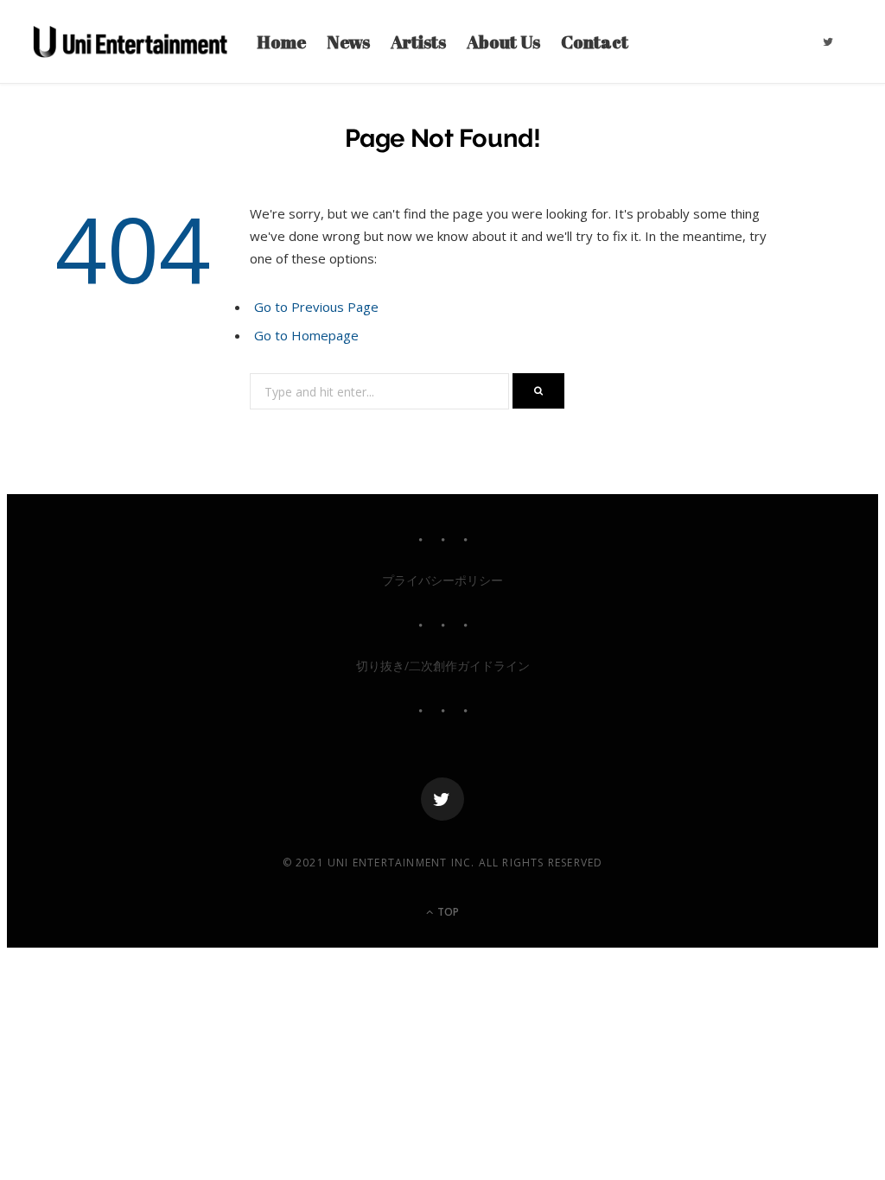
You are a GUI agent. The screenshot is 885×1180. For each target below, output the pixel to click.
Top (447, 911)
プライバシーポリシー (442, 580)
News (348, 41)
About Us (503, 41)
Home (281, 41)
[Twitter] (442, 799)
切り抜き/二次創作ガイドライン (443, 665)
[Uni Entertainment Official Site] (130, 41)
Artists (418, 41)
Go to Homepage (306, 335)
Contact (594, 41)
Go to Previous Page (316, 306)
